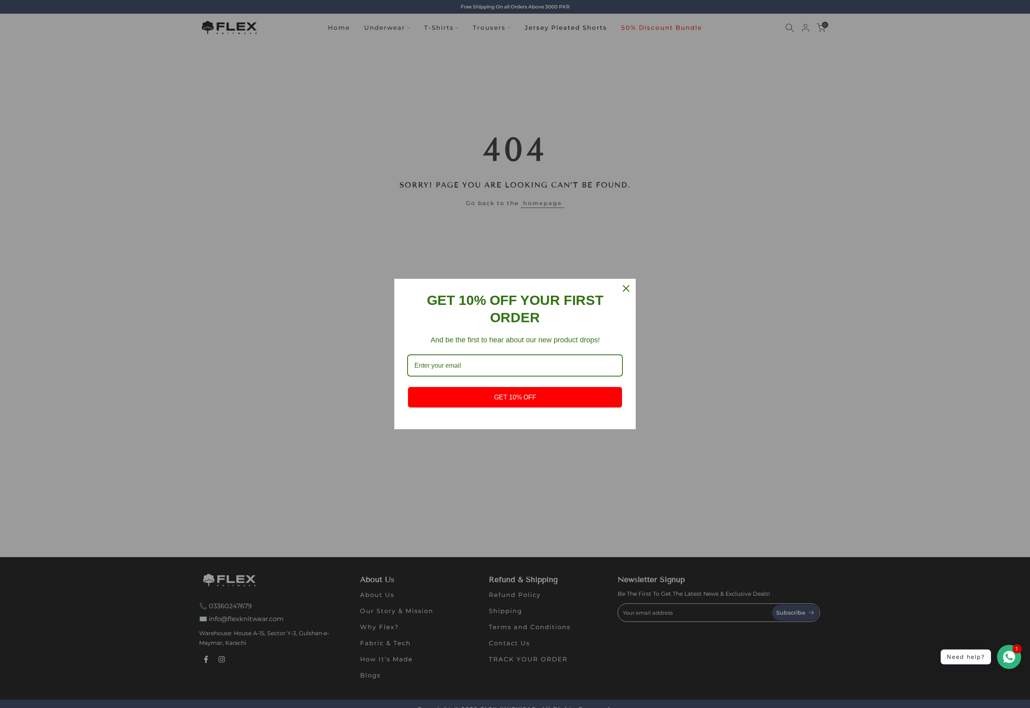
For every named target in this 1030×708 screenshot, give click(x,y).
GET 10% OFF (515, 397)
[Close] (626, 288)
